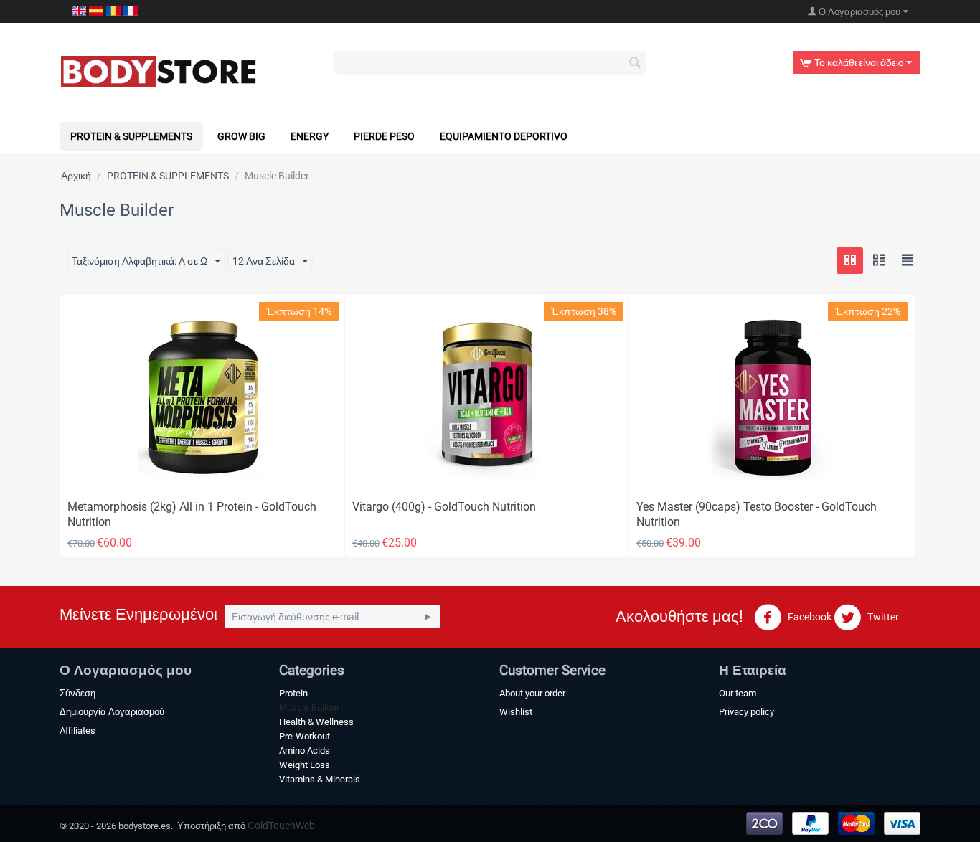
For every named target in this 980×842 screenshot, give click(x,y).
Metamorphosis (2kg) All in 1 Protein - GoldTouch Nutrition (191, 514)
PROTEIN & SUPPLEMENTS (131, 136)
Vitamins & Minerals (319, 779)
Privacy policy (746, 711)
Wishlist (515, 711)
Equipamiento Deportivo (503, 136)
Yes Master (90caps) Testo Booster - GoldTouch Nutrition (756, 514)
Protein (293, 693)
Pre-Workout (304, 736)
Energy (310, 136)
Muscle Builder (309, 707)
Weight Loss (304, 765)
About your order (532, 693)
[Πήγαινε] (427, 617)
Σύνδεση (77, 693)
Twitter (882, 617)
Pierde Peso (384, 136)
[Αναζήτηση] (635, 64)
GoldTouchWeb (281, 825)
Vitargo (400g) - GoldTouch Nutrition (444, 507)
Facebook (808, 617)
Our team (737, 693)
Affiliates (77, 730)
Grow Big (241, 136)
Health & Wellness (316, 721)
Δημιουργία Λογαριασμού (112, 711)
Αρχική (76, 175)
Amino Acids (304, 750)
